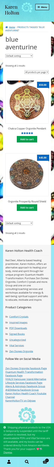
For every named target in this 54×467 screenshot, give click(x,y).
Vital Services (16, 345)
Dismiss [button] (7, 452)
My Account (9, 462)
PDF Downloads (18, 328)
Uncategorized (17, 339)
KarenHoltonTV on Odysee (20, 400)
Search (27, 462)
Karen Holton (12, 9)
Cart (41, 459)
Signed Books (17, 334)
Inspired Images (18, 322)
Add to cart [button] (27, 139)
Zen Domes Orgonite (21, 351)
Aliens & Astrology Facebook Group (25, 386)
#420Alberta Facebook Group (22, 390)
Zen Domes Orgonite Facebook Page (26, 368)
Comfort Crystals (18, 316)
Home (12, 27)
